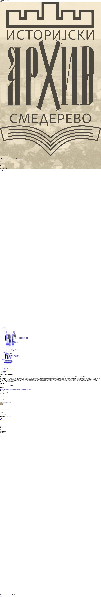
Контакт (3, 372)
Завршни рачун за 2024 (10, 332)
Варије (7, 354)
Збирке (5, 352)
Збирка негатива (9, 357)
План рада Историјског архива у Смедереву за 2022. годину (17, 338)
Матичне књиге (9, 353)
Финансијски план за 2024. (11, 341)
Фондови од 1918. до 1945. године (12, 349)
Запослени (4, 371)
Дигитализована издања (8, 361)
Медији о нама (6, 366)
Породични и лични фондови (9, 351)
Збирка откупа (9, 358)
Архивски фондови (7, 347)
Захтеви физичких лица (8, 368)
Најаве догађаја (7, 365)
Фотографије (8, 363)
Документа (6, 330)
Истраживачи (6, 370)
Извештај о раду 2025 (10, 343)
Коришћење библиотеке (4, 409)
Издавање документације (4, 408)
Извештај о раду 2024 (10, 344)
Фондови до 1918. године (11, 348)
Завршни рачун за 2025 (10, 331)
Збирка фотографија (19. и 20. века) (12, 355)
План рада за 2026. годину (11, 334)
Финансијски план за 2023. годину (12, 342)
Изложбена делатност (8, 360)
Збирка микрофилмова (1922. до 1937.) (13, 356)
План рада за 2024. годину (11, 336)
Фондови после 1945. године (11, 350)
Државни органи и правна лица (10, 369)
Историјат (6, 328)
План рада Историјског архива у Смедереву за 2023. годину (17, 337)
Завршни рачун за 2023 (10, 333)
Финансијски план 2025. (10, 340)
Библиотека (6, 329)
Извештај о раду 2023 (10, 345)
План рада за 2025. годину (11, 335)
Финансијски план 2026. (10, 339)
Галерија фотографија (8, 362)
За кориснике (4, 367)
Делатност (4, 359)
